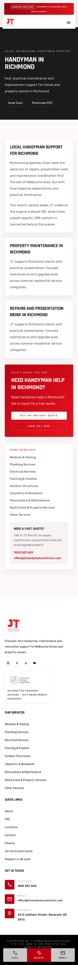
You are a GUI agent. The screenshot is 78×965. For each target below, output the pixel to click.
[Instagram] (8, 663)
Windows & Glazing (23, 457)
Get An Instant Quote (19, 851)
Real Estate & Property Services (32, 507)
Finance (10, 843)
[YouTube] (34, 663)
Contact (10, 835)
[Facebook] (17, 663)
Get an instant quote (39, 415)
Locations (11, 827)
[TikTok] (25, 663)
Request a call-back (18, 859)
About (9, 811)
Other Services (20, 515)
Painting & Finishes (23, 479)
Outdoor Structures (24, 486)
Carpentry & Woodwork (26, 493)
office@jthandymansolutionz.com (37, 558)
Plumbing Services (22, 464)
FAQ (7, 819)
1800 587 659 (39, 426)
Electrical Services (23, 471)
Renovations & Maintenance (29, 500)
